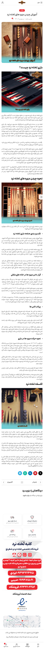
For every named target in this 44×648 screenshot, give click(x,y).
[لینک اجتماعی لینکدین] (30, 473)
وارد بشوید (26, 495)
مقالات (22, 10)
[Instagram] (30, 555)
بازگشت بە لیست (22, 482)
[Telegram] (19, 555)
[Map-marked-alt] (14, 555)
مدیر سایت (28, 19)
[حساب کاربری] (3, 3)
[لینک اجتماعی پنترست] (35, 473)
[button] (22, 564)
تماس (34, 465)
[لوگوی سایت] (22, 2)
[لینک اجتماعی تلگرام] (20, 473)
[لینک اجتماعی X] (40, 473)
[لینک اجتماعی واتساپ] (25, 473)
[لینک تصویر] (22, 604)
